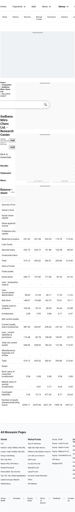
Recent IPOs (5, 463)
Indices (15, 17)
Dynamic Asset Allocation (37, 476)
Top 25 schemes (34, 443)
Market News (6, 484)
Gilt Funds (32, 459)
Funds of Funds (34, 463)
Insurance (51, 17)
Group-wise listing (7, 455)
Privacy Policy (30, 499)
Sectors (27, 17)
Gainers (64, 17)
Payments (17, 6)
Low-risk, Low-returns (36, 455)
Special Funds (33, 467)
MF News (56, 459)
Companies (7, 85)
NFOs (30, 480)
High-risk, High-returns (36, 447)
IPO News (14, 463)
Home (3, 6)
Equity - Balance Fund (60, 451)
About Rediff (3, 499)
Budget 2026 (57, 463)
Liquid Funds (33, 471)
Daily (9, 447)
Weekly (15, 447)
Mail (34, 6)
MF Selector (32, 484)
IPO (2, 459)
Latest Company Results (10, 480)
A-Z (2, 443)
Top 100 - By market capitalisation (13, 476)
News (45, 6)
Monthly (22, 447)
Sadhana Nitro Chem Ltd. (5, 89)
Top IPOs (8, 459)
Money (62, 6)
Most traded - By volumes (10, 471)
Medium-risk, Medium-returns (39, 451)
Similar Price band (7, 467)
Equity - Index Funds (60, 443)
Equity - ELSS (57, 439)
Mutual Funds (39, 18)
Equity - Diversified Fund (61, 455)
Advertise (16, 498)
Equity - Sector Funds (60, 447)
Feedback (56, 498)
